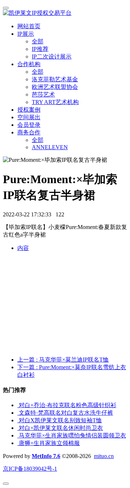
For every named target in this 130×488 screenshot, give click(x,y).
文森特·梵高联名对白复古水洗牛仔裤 (66, 413)
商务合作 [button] (28, 132)
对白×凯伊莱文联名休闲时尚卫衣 (61, 428)
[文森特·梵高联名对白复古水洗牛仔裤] (18, 413)
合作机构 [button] (28, 64)
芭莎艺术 (43, 94)
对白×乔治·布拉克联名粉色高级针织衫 (67, 405)
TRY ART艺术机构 (55, 102)
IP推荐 (40, 49)
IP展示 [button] (25, 34)
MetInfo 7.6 (46, 456)
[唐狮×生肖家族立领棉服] (18, 443)
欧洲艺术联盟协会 (55, 87)
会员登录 (28, 125)
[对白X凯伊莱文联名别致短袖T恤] (18, 420)
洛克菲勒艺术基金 (55, 79)
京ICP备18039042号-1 (30, 469)
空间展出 (28, 117)
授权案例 (28, 110)
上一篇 (63, 360)
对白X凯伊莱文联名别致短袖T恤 (60, 420)
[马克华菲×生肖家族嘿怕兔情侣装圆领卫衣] (18, 435)
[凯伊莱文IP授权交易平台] (65, 13)
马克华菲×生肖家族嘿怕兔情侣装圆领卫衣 (72, 435)
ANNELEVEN (50, 147)
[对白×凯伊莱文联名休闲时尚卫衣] (18, 428)
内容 (23, 248)
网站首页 (28, 26)
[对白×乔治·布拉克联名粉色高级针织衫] (18, 405)
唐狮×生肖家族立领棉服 (49, 443)
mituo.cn (104, 456)
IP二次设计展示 (52, 56)
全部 (37, 41)
